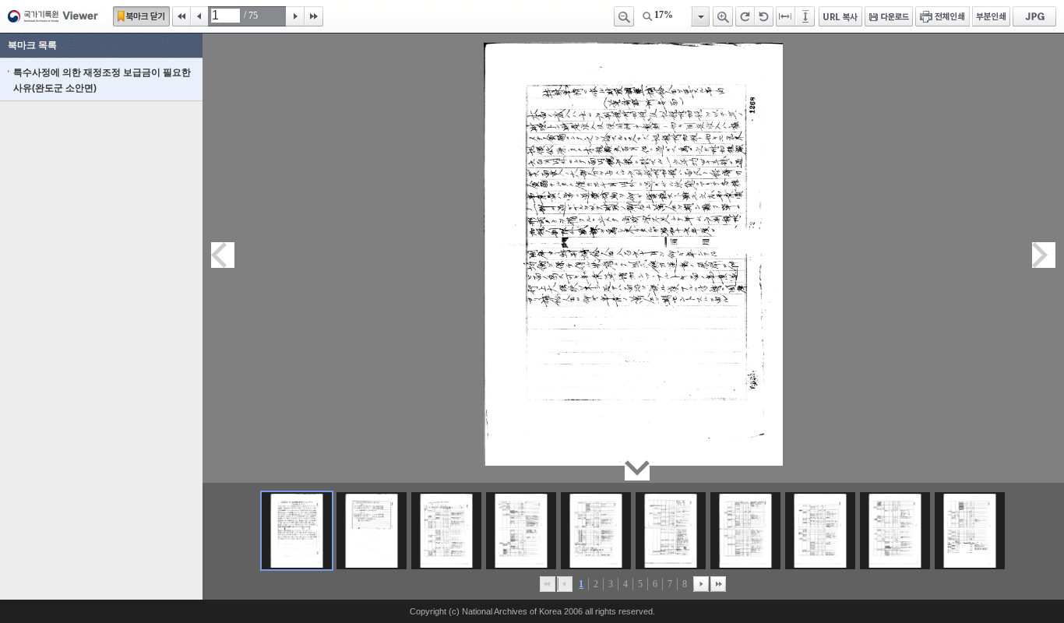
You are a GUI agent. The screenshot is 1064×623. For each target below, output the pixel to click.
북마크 (141, 16)
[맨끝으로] (718, 584)
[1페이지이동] (297, 530)
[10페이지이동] (970, 530)
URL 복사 (840, 16)
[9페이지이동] (895, 530)
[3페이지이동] (446, 530)
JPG (1034, 16)
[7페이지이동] (745, 530)
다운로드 (889, 16)
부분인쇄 (991, 16)
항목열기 (700, 16)
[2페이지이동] (371, 530)
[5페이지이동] (596, 530)
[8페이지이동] (820, 530)
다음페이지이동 (1043, 255)
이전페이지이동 (222, 255)
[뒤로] (701, 584)
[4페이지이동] (521, 530)
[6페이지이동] (671, 530)
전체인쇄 (942, 16)
